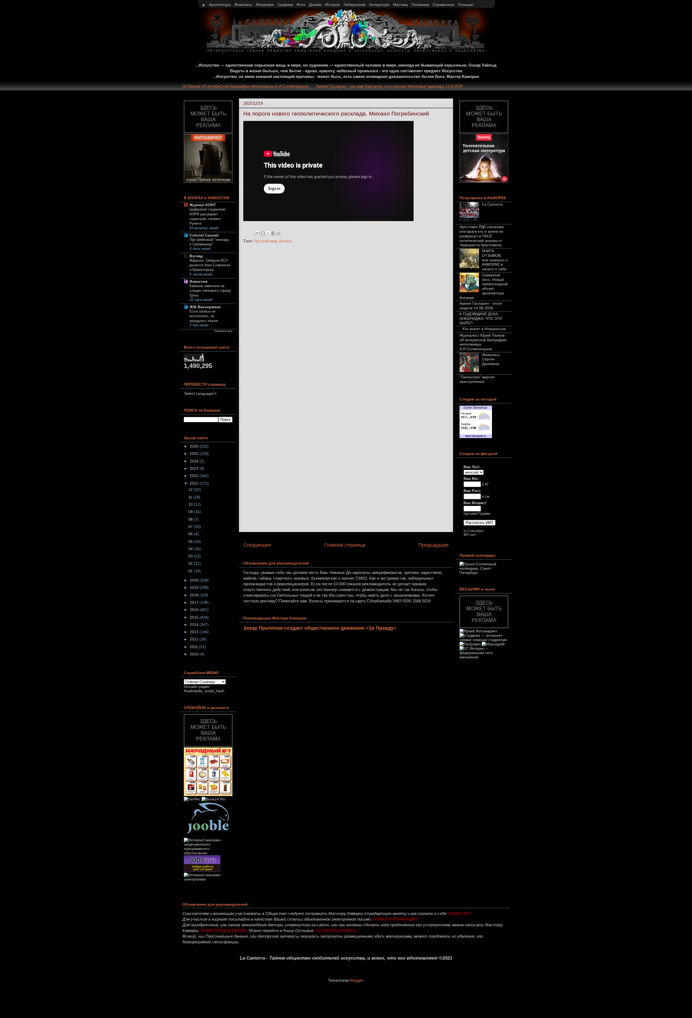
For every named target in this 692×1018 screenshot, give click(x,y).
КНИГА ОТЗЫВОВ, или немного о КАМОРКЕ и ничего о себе (495, 260)
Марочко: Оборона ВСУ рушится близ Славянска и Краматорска (209, 265)
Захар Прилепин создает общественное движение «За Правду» (319, 628)
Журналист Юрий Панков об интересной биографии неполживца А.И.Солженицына (244, 86)
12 (191, 489)
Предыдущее (433, 545)
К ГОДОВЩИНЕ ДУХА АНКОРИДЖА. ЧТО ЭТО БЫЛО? (481, 318)
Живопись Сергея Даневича (491, 359)
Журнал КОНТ (202, 205)
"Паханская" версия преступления (477, 379)
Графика (285, 4)
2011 (194, 647)
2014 (194, 624)
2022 (194, 476)
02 (191, 563)
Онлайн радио (196, 686)
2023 (194, 468)
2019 (194, 587)
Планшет (466, 4)
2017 (194, 602)
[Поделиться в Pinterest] (278, 233)
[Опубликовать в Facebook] (273, 233)
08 (191, 519)
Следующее (257, 545)
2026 (194, 446)
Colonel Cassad (204, 235)
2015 (194, 617)
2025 (194, 453)
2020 (194, 580)
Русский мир (265, 241)
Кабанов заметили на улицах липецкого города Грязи (210, 290)
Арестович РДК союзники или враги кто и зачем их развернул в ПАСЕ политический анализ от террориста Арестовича (482, 236)
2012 (194, 639)
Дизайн (315, 4)
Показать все (223, 331)
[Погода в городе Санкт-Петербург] (476, 437)
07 (191, 526)
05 (191, 541)
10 (191, 504)
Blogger (356, 980)
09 (191, 512)
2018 (194, 595)
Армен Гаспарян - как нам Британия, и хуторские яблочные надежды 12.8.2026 (403, 86)
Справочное (443, 4)
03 (191, 556)
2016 (194, 609)
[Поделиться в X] (268, 233)
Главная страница (344, 545)
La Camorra (492, 204)
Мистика (400, 4)
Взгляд (196, 256)
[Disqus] (346, 320)
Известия (198, 281)
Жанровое (265, 4)
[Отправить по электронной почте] (258, 233)
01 (191, 571)
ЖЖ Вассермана (205, 307)
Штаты (285, 241)
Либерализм (354, 4)
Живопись (243, 4)
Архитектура (220, 4)
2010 (194, 654)
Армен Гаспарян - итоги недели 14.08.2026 (481, 305)
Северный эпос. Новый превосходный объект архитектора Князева (484, 286)
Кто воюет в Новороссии (484, 329)
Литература (379, 4)
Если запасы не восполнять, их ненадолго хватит (203, 316)
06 (191, 534)
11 (190, 497)
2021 (194, 483)
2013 (194, 632)
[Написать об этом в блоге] (263, 233)
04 (191, 549)
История (332, 4)
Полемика (420, 4)
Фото (301, 4)
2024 (194, 461)
